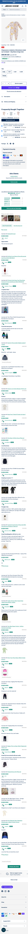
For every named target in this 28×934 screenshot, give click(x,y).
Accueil (2, 13)
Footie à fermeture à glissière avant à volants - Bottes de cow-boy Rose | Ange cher (14, 134)
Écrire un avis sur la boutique (14, 208)
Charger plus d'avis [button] (14, 866)
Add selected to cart (10, 120)
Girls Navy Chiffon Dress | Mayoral (16, 438)
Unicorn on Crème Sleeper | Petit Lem (17, 388)
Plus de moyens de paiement (14, 91)
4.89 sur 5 (17, 193)
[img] (14, 193)
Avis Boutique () (18, 225)
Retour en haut (14, 879)
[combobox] (14, 9)
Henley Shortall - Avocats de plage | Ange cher (14, 129)
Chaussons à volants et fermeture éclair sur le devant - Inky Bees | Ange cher (13, 15)
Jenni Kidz (6, 930)
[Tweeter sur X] (7, 143)
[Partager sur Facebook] (10, 143)
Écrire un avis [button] (14, 182)
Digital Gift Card (11, 233)
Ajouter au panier (19, 83)
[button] (25, 6)
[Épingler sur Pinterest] (13, 143)
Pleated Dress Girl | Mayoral (14, 771)
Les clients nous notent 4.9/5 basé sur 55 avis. (13, 191)
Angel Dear (3, 45)
